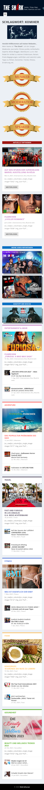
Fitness (16, 594)
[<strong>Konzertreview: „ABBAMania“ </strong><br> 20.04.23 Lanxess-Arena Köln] (7, 389)
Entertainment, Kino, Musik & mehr (25, 176)
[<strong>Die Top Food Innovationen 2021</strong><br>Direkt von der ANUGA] (7, 684)
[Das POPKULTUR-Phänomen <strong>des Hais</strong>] (22, 420)
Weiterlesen (11, 187)
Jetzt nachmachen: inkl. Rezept (23, 698)
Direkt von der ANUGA (24, 685)
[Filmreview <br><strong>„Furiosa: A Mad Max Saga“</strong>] (22, 341)
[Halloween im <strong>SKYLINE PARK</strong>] (7, 468)
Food (15, 671)
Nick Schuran (25, 787)
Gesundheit (18, 748)
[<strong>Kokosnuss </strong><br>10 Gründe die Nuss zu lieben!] (22, 651)
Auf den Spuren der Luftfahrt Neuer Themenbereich (22, 532)
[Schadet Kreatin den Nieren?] (7, 774)
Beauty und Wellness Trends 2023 (20, 744)
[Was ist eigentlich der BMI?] (22, 576)
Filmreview (15, 218)
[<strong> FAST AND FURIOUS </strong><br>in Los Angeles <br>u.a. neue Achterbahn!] (22, 495)
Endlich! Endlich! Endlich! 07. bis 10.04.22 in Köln (20, 621)
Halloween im (22, 468)
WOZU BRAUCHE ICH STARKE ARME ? (25, 608)
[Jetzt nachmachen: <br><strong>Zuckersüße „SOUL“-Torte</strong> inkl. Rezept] (7, 697)
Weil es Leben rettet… (19, 762)
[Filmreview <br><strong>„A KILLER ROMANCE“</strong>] (22, 203)
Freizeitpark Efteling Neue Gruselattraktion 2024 (22, 547)
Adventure (17, 440)
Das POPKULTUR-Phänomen (20, 436)
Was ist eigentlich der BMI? (19, 592)
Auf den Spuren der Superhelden (22, 171)
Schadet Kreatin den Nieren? (22, 773)
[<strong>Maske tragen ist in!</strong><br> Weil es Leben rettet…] (7, 761)
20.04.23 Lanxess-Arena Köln (22, 389)
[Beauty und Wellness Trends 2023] (22, 728)
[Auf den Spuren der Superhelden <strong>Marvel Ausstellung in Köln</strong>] (22, 157)
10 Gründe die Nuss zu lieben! (20, 667)
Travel (15, 517)
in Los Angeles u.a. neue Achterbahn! (16, 513)
